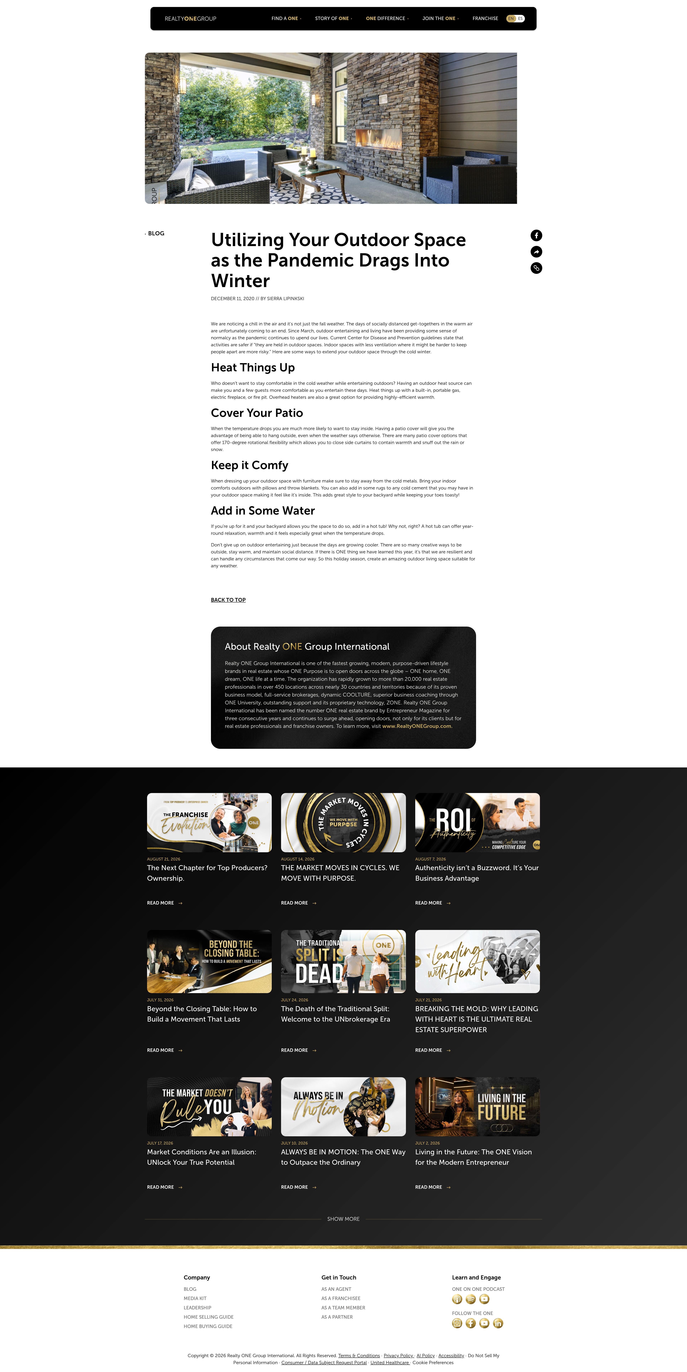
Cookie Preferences (433, 1362)
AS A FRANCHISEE (340, 1298)
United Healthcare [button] (390, 1362)
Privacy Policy (399, 1355)
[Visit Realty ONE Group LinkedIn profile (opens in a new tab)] (498, 1323)
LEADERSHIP (197, 1308)
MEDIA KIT (195, 1298)
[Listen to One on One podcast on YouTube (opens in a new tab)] (484, 1299)
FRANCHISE (485, 18)
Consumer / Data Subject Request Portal (324, 1362)
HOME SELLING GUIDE (209, 1317)
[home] (190, 18)
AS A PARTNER (337, 1317)
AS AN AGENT (336, 1289)
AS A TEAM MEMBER (343, 1308)
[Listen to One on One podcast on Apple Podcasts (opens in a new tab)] (457, 1299)
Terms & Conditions (359, 1355)
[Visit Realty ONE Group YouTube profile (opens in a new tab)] (484, 1323)
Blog (190, 1289)
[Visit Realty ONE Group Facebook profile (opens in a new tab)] (471, 1323)
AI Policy (426, 1355)
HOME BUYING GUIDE (208, 1326)
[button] (286, 19)
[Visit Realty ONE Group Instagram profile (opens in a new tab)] (457, 1323)
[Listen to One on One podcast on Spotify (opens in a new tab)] (471, 1299)
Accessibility (451, 1355)
